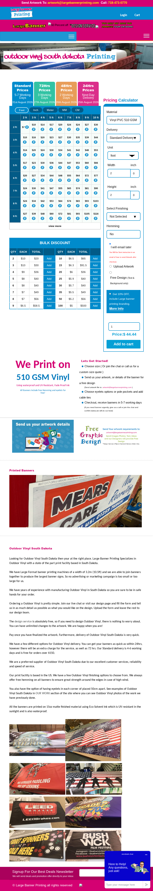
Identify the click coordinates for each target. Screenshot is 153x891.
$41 (69, 150)
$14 (43, 124)
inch (133, 165)
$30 (96, 124)
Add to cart (123, 344)
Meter (50, 109)
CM (77, 109)
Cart (137, 15)
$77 (96, 175)
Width (111, 165)
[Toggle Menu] (71, 36)
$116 (96, 214)
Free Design (122, 280)
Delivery (112, 129)
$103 (96, 201)
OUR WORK (43, 693)
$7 (23, 127)
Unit (110, 147)
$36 (52, 163)
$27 (87, 124)
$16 (34, 137)
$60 (87, 163)
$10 (34, 124)
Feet (21, 110)
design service (23, 621)
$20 (60, 124)
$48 (87, 150)
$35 (78, 137)
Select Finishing (117, 208)
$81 (87, 188)
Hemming (113, 226)
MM (64, 109)
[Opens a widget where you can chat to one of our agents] (127, 869)
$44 (96, 137)
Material (112, 112)
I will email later (121, 247)
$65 (69, 188)
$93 (87, 201)
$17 (52, 124)
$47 (69, 163)
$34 (60, 150)
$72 (87, 175)
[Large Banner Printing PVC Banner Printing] (22, 13)
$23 (52, 137)
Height (111, 186)
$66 (96, 163)
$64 (78, 175)
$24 (69, 124)
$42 (78, 150)
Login (123, 15)
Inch (35, 109)
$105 (87, 214)
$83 (78, 201)
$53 (96, 150)
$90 (96, 188)
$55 (69, 175)
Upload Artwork (123, 266)
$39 (87, 137)
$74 (78, 188)
